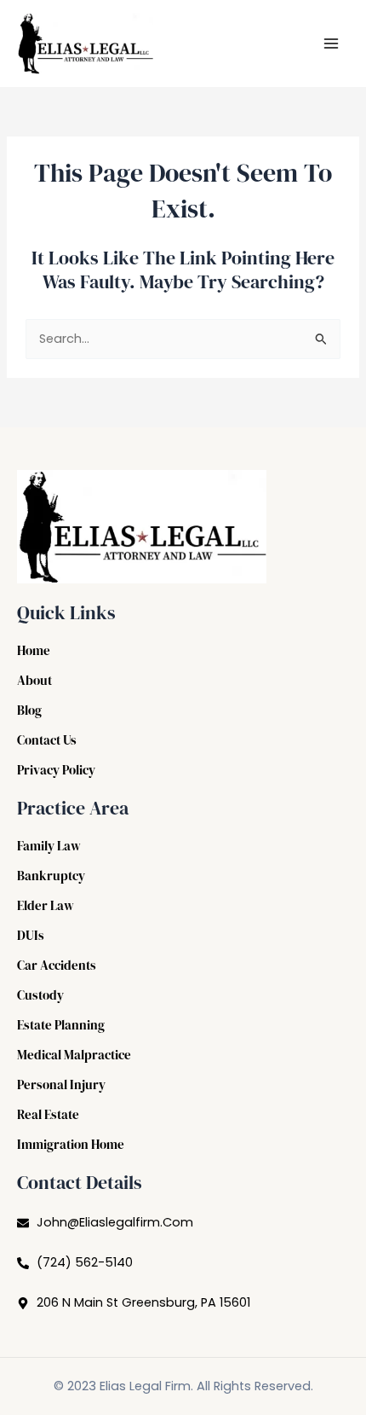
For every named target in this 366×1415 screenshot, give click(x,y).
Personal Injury (61, 1084)
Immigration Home (70, 1144)
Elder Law (45, 905)
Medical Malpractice (74, 1055)
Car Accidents (56, 965)
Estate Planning (61, 1025)
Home (33, 650)
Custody (40, 995)
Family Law (49, 846)
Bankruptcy (51, 875)
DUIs (30, 935)
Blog (29, 710)
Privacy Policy (56, 770)
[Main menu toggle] (331, 43)
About (34, 680)
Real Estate (48, 1114)
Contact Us (47, 740)
